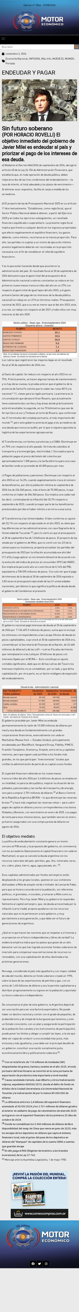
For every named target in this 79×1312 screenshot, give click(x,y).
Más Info (46, 58)
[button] (3, 38)
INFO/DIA (34, 58)
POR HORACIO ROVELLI (28, 135)
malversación (24, 1093)
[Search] (76, 46)
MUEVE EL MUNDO (63, 58)
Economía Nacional (17, 58)
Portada (10, 63)
